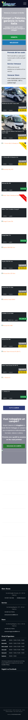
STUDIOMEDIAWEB (16, 714)
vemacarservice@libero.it (11, 614)
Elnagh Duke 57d (6, 235)
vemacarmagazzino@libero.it (12, 631)
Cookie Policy (5, 664)
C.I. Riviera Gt (6, 391)
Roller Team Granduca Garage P (10, 209)
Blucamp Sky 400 (6, 183)
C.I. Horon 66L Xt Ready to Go (10, 157)
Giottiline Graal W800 (7, 313)
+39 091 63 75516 (9, 612)
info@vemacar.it (21, 598)
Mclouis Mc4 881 (6, 339)
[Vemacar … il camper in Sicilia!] (9, 3)
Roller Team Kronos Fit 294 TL (10, 365)
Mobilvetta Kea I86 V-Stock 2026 (10, 103)
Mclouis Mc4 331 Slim (7, 287)
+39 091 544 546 (9, 598)
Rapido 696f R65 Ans (7, 261)
